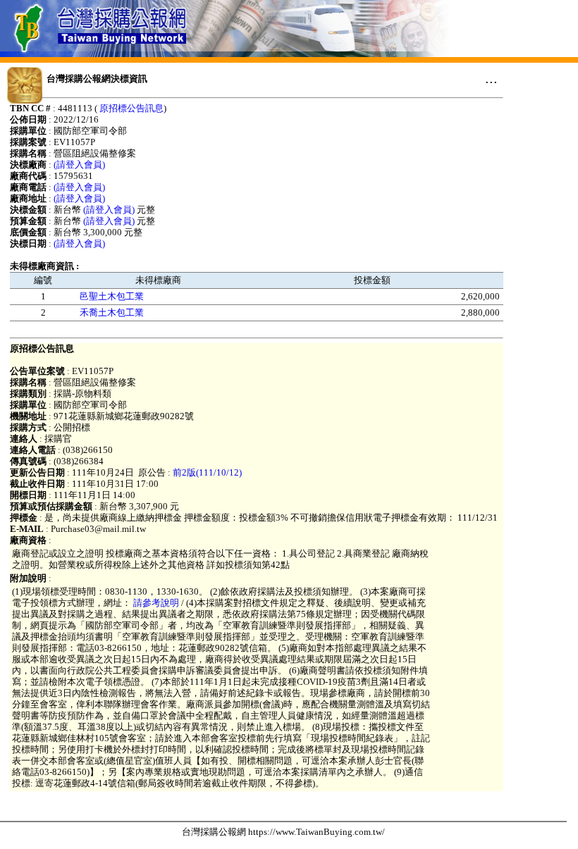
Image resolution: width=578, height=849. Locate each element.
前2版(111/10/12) (207, 472)
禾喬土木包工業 (112, 312)
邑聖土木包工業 (112, 296)
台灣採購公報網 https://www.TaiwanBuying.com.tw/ (283, 831)
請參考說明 (156, 602)
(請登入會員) (79, 164)
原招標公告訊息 (131, 108)
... (491, 78)
